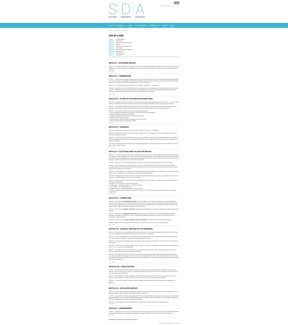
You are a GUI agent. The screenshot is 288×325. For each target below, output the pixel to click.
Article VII (111, 49)
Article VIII (112, 51)
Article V (111, 46)
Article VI (111, 48)
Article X (111, 55)
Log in (176, 3)
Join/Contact (117, 30)
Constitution (171, 102)
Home (110, 30)
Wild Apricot (167, 323)
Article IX (111, 53)
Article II (111, 41)
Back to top (112, 94)
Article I (111, 39)
